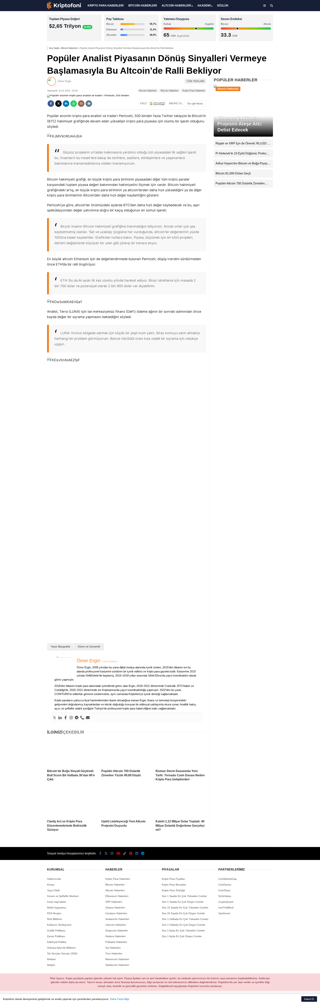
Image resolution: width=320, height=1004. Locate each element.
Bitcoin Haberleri (287, 45)
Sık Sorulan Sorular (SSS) (62, 953)
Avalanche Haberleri (117, 919)
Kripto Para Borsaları (174, 884)
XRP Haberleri (286, 75)
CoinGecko (224, 884)
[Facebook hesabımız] (100, 853)
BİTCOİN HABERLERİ (142, 5)
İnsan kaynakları (56, 901)
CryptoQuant (225, 901)
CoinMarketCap (227, 878)
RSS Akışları (54, 913)
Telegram (298, 179)
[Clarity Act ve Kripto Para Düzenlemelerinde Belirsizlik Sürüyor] (72, 802)
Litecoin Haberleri (115, 924)
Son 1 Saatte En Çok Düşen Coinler (183, 901)
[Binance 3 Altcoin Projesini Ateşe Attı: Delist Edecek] (243, 87)
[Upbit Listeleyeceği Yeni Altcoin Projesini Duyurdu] (126, 802)
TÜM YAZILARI (195, 81)
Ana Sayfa (287, 20)
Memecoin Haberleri (289, 82)
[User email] (88, 718)
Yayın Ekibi (53, 890)
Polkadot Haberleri (116, 941)
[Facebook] (65, 718)
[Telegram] (77, 718)
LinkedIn (298, 169)
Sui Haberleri (113, 947)
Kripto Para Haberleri (290, 37)
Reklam (51, 959)
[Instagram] (71, 718)
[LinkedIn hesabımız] (136, 853)
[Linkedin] (60, 718)
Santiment (224, 913)
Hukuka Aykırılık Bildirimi (61, 947)
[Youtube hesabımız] (118, 853)
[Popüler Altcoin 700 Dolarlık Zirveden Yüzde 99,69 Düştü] (126, 752)
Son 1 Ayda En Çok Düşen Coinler (182, 936)
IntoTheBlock (226, 907)
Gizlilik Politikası (56, 930)
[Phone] (82, 718)
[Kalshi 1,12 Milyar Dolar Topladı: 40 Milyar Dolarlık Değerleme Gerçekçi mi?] (181, 802)
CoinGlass (224, 890)
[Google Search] (157, 103)
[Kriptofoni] (64, 8)
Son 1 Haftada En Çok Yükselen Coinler (185, 919)
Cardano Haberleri (116, 913)
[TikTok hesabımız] (124, 853)
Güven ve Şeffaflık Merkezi (63, 896)
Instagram (298, 128)
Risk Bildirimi (54, 919)
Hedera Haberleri (115, 936)
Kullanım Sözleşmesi (59, 924)
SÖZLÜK (223, 5)
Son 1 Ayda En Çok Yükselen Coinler (183, 930)
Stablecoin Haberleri (289, 89)
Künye (50, 884)
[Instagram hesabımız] (112, 853)
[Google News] (195, 103)
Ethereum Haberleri (289, 60)
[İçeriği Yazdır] (89, 103)
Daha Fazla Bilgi (119, 999)
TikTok (298, 148)
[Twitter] (54, 718)
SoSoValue (224, 896)
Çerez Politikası (56, 936)
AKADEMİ (204, 5)
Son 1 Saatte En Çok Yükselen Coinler (184, 896)
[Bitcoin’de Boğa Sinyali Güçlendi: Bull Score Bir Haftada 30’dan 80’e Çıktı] (72, 752)
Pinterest (298, 159)
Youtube (298, 138)
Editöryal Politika (56, 941)
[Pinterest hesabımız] (130, 853)
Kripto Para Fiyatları (173, 878)
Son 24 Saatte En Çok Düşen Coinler (183, 913)
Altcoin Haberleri (287, 52)
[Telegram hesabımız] (142, 853)
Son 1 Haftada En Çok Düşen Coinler (183, 924)
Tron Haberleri (113, 953)
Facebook (298, 107)
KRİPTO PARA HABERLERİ (106, 5)
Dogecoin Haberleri (116, 930)
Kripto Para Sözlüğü (173, 890)
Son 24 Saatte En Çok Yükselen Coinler (185, 907)
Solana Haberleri (287, 67)
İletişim (51, 964)
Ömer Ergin (64, 81)
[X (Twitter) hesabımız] (296, 117)
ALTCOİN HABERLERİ (176, 5)
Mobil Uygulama (56, 907)
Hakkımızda (54, 878)
